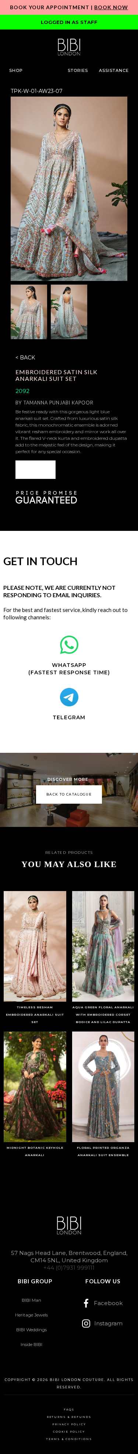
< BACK (25, 357)
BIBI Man (31, 1300)
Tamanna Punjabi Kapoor (58, 403)
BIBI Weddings (31, 1329)
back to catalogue (69, 794)
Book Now (111, 7)
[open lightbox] (69, 189)
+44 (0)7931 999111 (69, 1267)
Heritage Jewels (31, 1315)
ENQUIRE (35, 469)
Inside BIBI (31, 1344)
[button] (16, 70)
